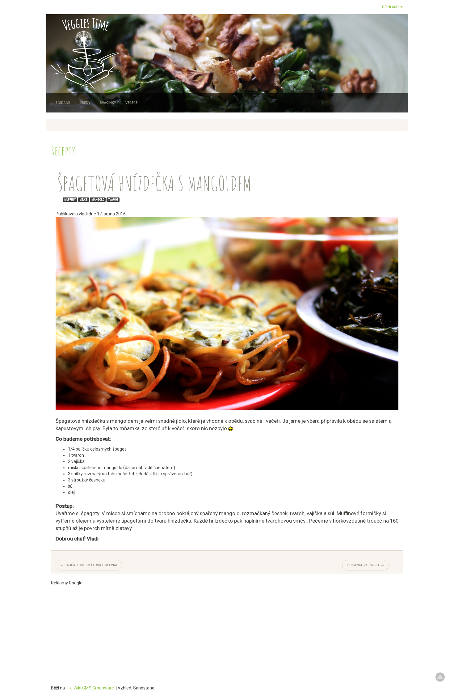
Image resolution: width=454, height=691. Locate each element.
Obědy (84, 103)
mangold (97, 199)
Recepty (63, 150)
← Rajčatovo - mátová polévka (88, 565)
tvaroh (113, 199)
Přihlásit (391, 7)
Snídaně (63, 103)
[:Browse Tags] (59, 199)
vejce (83, 199)
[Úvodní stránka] (85, 51)
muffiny (70, 199)
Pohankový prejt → (365, 565)
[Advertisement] (227, 629)
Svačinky (108, 103)
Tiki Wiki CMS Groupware (90, 687)
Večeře (131, 103)
